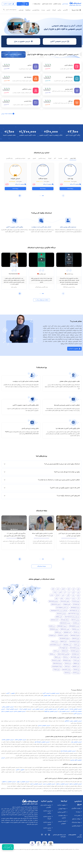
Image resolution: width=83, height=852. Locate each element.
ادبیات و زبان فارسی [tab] (20, 158)
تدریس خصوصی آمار (62, 709)
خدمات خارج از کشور (47, 4)
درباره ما (78, 812)
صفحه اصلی (65, 4)
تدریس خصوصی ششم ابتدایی (18, 814)
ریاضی (59, 10)
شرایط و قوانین (76, 826)
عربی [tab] (29, 158)
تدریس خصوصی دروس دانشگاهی (73, 721)
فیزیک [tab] (49, 158)
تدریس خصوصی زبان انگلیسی (29, 812)
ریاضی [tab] (66, 158)
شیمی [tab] (34, 158)
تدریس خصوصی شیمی (50, 709)
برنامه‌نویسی (35, 10)
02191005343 (72, 835)
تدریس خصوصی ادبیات (25, 709)
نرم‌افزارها (27, 10)
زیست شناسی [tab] (42, 158)
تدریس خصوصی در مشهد (62, 784)
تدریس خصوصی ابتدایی (43, 725)
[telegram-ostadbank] (45, 836)
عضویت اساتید (61, 805)
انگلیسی (65, 10)
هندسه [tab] (60, 158)
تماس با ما (77, 815)
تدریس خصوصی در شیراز (75, 784)
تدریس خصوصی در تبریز (49, 784)
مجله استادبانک (76, 822)
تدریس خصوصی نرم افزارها (51, 711)
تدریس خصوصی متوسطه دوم (68, 751)
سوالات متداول (76, 819)
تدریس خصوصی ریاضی (8, 707)
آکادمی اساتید (62, 812)
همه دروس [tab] (73, 158)
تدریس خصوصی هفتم (20, 739)
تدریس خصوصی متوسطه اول (42, 742)
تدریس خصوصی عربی (38, 709)
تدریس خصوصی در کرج (36, 784)
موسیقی (21, 10)
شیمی (48, 10)
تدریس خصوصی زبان (64, 711)
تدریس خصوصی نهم (76, 742)
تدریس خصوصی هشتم (8, 739)
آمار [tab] (55, 158)
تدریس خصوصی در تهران (22, 781)
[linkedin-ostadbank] (49, 836)
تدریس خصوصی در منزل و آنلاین (20, 809)
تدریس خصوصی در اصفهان (9, 781)
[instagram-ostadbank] (42, 836)
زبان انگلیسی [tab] (9, 158)
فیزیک (54, 10)
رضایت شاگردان (57, 4)
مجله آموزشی (62, 809)
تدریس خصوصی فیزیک (12, 709)
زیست (43, 10)
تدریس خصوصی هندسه (75, 709)
